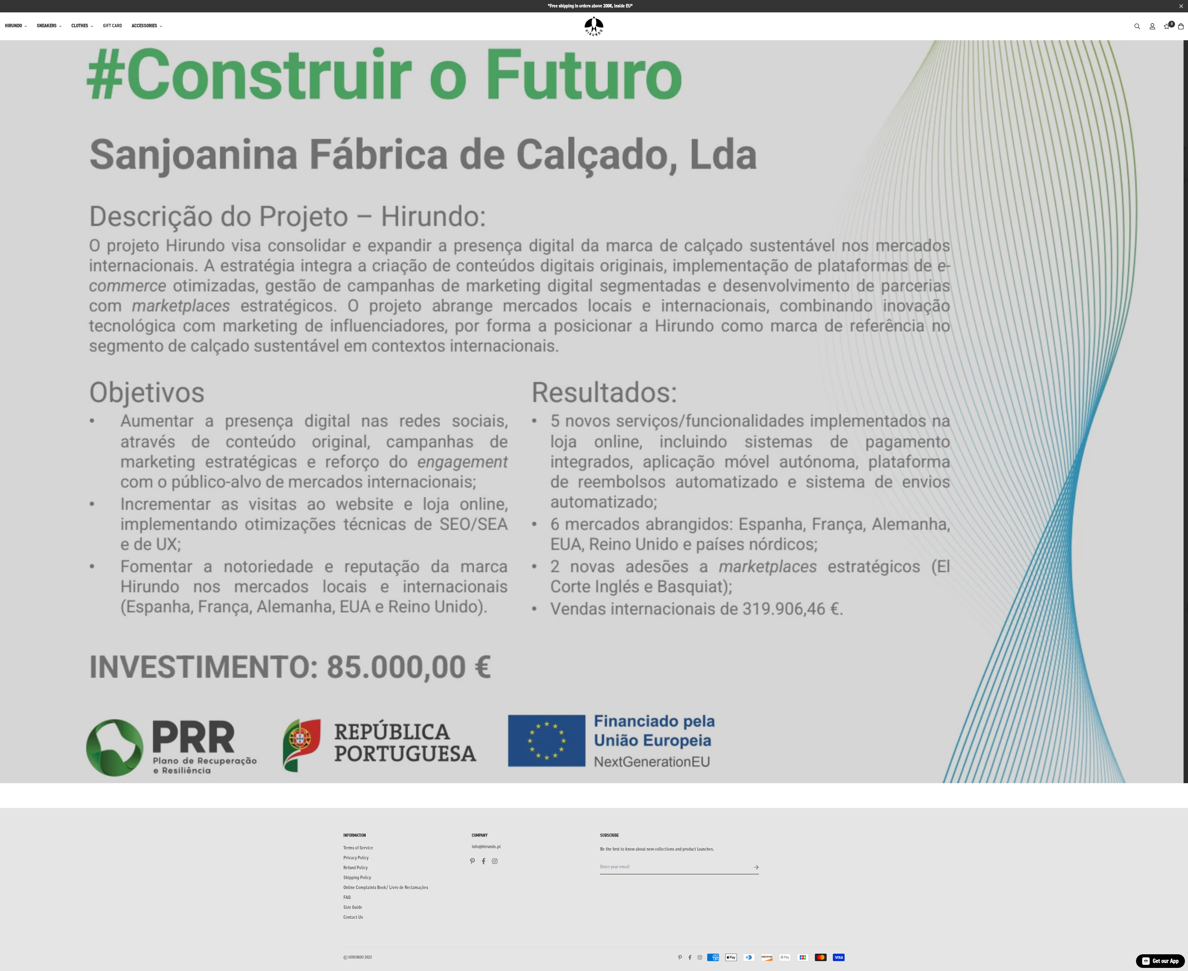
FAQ (347, 897)
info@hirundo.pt (486, 846)
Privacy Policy (355, 858)
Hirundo (13, 26)
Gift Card (112, 26)
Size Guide (352, 907)
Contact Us (353, 917)
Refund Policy (355, 867)
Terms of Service (358, 848)
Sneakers (47, 26)
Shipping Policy (357, 877)
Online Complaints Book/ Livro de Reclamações (385, 887)
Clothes (79, 26)
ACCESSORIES (144, 26)
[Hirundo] (594, 26)
